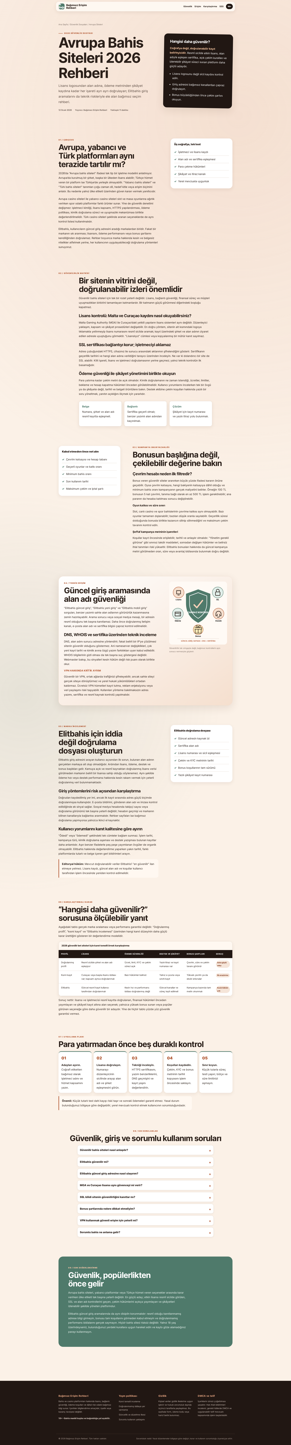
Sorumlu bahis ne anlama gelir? (100, 1232)
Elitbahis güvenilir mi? (94, 1161)
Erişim (198, 6)
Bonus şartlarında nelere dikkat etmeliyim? (107, 1208)
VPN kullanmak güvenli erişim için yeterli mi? (109, 1220)
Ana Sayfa (63, 24)
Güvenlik (187, 6)
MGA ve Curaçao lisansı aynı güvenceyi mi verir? (111, 1185)
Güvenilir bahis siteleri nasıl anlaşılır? (104, 1150)
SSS (221, 6)
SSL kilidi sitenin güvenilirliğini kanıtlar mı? (107, 1197)
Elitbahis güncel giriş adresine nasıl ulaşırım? (109, 1173)
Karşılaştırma (210, 6)
